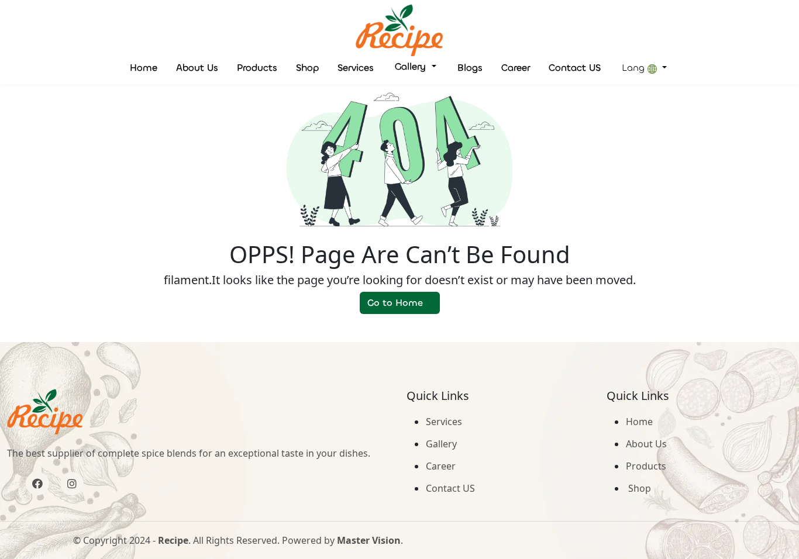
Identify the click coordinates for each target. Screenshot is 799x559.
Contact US (575, 67)
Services (355, 67)
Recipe (173, 540)
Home (143, 67)
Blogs (470, 67)
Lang (635, 67)
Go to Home (395, 302)
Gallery (412, 66)
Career (515, 67)
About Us (197, 67)
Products (257, 67)
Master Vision (369, 540)
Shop (307, 67)
